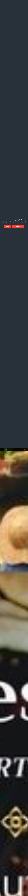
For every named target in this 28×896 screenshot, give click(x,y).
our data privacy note (14, 223)
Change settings (18, 226)
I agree (7, 226)
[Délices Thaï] (12, 449)
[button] (25, 449)
